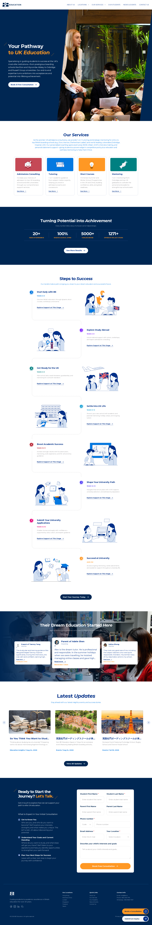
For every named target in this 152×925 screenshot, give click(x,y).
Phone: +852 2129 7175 (123, 897)
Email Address (87, 831)
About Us (71, 5)
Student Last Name (116, 794)
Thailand (65, 904)
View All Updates (74, 764)
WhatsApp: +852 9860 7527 (125, 900)
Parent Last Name (114, 806)
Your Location (113, 831)
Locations (82, 5)
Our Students (114, 5)
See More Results (74, 250)
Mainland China (67, 897)
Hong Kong (65, 895)
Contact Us (144, 5)
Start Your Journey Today (74, 597)
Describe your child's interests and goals (98, 844)
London (64, 900)
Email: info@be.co (122, 895)
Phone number (87, 819)
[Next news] (148, 722)
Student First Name (89, 794)
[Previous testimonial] (62, 674)
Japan (64, 906)
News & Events (129, 5)
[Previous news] (4, 722)
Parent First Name (88, 806)
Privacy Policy (119, 916)
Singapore (65, 902)
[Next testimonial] (89, 674)
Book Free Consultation (103, 866)
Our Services (97, 5)
